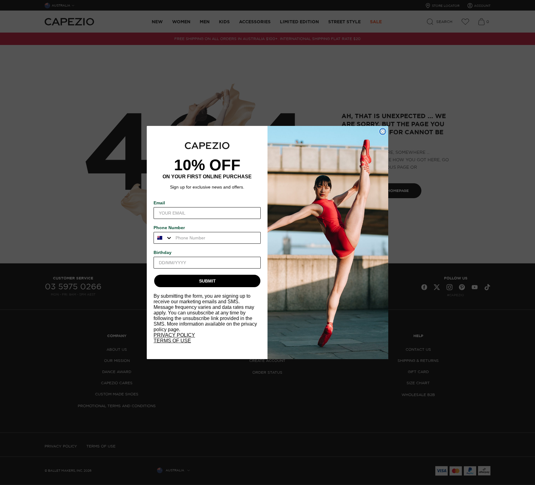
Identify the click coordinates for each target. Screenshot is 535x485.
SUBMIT (207, 280)
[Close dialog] (383, 131)
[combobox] (163, 237)
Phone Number (169, 227)
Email (159, 202)
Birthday (163, 252)
